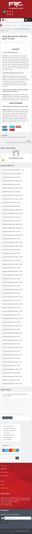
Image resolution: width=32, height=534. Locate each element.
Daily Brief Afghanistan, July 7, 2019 (12, 340)
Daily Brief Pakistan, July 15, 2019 (11, 286)
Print (24, 42)
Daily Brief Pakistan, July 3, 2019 (11, 373)
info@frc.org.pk (8, 505)
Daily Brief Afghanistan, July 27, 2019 (12, 199)
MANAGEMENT (4, 475)
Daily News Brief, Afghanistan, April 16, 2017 (13, 137)
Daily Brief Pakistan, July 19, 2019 (11, 253)
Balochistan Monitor (8, 437)
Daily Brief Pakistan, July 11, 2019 (11, 315)
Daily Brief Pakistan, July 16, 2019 (11, 278)
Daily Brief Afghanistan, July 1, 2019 (12, 383)
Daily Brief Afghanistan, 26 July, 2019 (12, 210)
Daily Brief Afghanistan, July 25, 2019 (12, 213)
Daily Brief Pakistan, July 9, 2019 (11, 329)
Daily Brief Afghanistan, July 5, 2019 (12, 354)
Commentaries (6, 433)
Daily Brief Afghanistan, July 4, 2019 (12, 362)
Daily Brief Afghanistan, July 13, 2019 (12, 296)
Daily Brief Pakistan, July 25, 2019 (11, 217)
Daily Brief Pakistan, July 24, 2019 (11, 220)
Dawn (27, 68)
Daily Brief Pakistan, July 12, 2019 (11, 307)
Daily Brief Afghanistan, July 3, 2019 (12, 369)
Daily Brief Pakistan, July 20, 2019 (11, 249)
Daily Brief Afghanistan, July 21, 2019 (12, 242)
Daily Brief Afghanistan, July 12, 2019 (12, 304)
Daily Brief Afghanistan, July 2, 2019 (12, 376)
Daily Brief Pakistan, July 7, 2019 (11, 344)
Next (28, 141)
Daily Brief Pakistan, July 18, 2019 (11, 260)
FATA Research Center (12, 41)
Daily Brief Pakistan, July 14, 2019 (11, 293)
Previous (4, 135)
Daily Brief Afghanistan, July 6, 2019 (12, 347)
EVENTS (3, 481)
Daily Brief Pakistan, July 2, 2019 (11, 380)
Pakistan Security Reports (9, 428)
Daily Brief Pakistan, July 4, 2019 (11, 365)
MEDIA (2, 484)
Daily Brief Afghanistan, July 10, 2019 (12, 318)
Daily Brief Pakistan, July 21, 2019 (11, 238)
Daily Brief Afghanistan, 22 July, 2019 (12, 235)
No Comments (16, 42)
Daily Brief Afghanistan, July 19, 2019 (12, 257)
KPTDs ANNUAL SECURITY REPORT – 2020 (13, 170)
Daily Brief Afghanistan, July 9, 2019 (12, 325)
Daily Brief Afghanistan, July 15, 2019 (12, 282)
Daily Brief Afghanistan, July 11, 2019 (12, 311)
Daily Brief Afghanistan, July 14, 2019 (12, 289)
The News (4, 86)
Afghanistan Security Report (10, 430)
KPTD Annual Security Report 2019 (11, 173)
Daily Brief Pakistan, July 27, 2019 (11, 202)
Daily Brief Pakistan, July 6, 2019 (11, 351)
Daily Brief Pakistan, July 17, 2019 (11, 267)
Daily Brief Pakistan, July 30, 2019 (11, 177)
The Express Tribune (7, 69)
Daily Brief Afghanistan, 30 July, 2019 (12, 181)
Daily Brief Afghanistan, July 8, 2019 (12, 333)
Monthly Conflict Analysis (9, 435)
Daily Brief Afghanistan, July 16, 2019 (12, 275)
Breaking (5, 42)
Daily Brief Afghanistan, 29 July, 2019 (12, 188)
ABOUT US (3, 465)
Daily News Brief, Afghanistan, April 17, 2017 (18, 142)
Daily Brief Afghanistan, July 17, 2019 (12, 271)
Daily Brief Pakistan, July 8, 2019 (11, 336)
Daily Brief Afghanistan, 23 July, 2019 (12, 228)
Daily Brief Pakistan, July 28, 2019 (11, 191)
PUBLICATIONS (5, 472)
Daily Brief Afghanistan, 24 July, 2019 (12, 224)
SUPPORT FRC (4, 488)
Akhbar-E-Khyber (24, 100)
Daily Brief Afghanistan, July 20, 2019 (12, 246)
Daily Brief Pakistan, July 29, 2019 (11, 184)
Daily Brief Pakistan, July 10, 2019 (11, 322)
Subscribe (4, 522)
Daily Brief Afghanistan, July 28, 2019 (12, 195)
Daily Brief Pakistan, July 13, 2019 (11, 300)
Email (28, 42)
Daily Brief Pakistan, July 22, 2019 (11, 231)
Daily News (10, 42)
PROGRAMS (4, 469)
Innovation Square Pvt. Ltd (22, 531)
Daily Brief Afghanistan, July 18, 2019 (12, 264)
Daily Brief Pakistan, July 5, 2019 (11, 358)
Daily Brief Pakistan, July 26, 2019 (11, 206)
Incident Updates (7, 439)
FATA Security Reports (8, 426)
